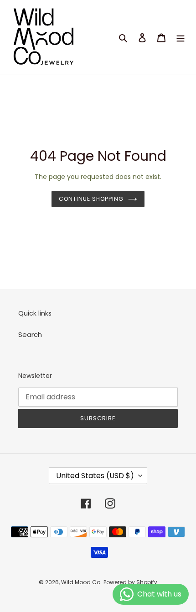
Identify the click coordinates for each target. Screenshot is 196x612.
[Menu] (180, 37)
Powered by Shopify (130, 582)
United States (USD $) (95, 475)
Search (30, 334)
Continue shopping (91, 199)
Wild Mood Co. (81, 582)
